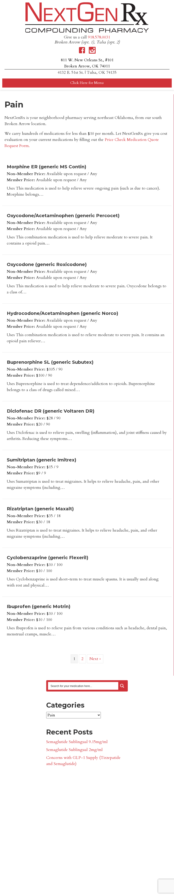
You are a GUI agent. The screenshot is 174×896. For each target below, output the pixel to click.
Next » (95, 659)
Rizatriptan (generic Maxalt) (40, 508)
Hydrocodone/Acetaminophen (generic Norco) (62, 313)
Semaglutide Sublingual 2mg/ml (74, 750)
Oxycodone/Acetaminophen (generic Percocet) (63, 215)
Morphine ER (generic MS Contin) (46, 166)
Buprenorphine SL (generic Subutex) (50, 362)
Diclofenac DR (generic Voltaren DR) (50, 411)
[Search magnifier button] (122, 686)
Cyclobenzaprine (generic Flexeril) (47, 557)
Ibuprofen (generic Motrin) (38, 606)
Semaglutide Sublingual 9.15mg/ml (77, 742)
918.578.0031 (99, 37)
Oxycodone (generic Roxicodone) (47, 264)
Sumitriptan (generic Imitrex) (41, 460)
